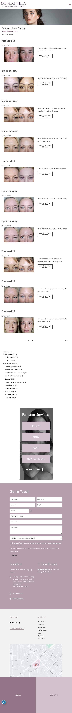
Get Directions (18, 599)
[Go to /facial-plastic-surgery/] (36, 448)
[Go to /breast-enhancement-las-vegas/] (36, 426)
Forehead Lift (9, 398)
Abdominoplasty (10, 357)
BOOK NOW (54, 695)
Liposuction (8, 360)
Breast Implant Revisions (12, 376)
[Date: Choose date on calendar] (31, 511)
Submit (14, 555)
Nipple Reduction (10, 389)
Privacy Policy (46, 548)
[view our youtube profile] (13, 622)
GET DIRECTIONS (17, 628)
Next (67, 341)
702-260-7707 (17, 594)
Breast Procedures (8, 364)
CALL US (18, 695)
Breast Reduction (10, 385)
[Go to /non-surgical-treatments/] (36, 459)
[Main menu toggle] (69, 4)
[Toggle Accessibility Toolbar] (4, 702)
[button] (32, 469)
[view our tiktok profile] (20, 622)
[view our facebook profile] (10, 622)
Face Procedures (8, 392)
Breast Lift (8, 379)
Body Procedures (8, 354)
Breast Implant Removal (12, 370)
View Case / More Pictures (45, 56)
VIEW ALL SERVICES (32, 469)
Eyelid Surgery (9, 395)
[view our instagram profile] (16, 622)
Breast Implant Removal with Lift (14, 373)
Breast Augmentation (11, 366)
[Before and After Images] (19, 61)
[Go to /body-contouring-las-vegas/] (36, 437)
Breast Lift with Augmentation (13, 382)
